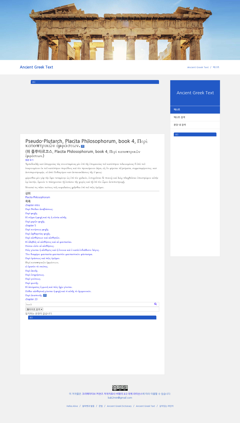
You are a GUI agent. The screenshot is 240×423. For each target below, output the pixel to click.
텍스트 (216, 67)
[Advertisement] (195, 189)
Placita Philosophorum (37, 197)
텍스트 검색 (179, 117)
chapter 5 (30, 225)
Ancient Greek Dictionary (119, 406)
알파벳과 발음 (88, 406)
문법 (101, 406)
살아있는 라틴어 (166, 406)
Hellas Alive (72, 406)
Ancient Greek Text (36, 67)
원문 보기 (29, 160)
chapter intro (32, 205)
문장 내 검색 (180, 125)
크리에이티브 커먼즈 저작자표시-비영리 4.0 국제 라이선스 (112, 394)
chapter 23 (31, 299)
